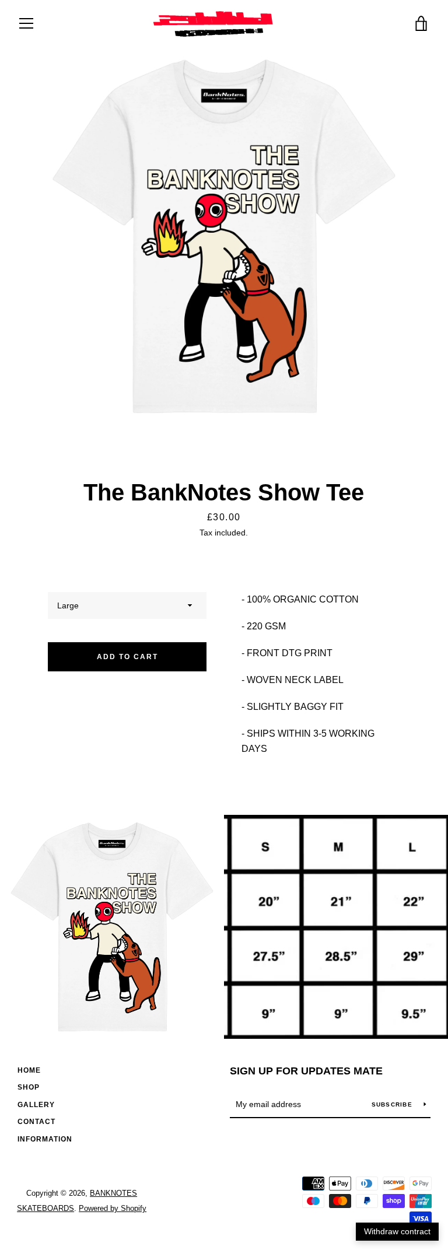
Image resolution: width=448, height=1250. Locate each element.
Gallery (36, 1105)
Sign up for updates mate (306, 1071)
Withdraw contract (397, 1231)
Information (45, 1139)
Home (29, 1070)
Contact (36, 1122)
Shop (29, 1087)
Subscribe (393, 1104)
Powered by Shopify (112, 1208)
